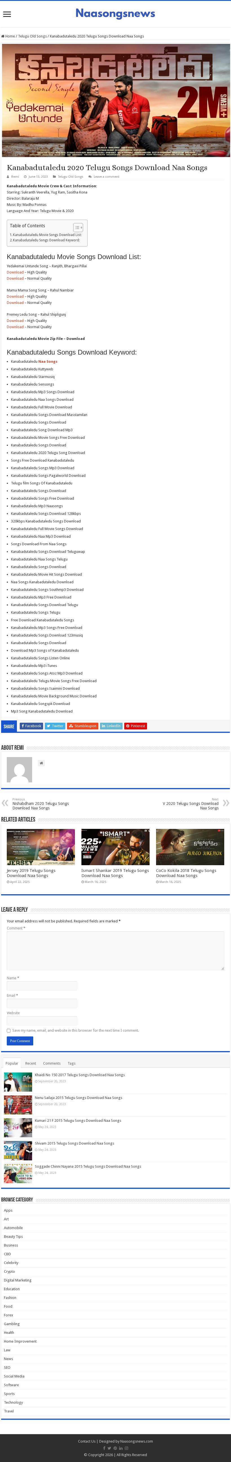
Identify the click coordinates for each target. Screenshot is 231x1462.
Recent (30, 1063)
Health (9, 1332)
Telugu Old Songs (32, 36)
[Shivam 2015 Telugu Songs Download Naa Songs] (18, 1150)
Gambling (12, 1324)
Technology (13, 1402)
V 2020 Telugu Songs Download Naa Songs (191, 804)
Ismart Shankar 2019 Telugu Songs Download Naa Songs (115, 873)
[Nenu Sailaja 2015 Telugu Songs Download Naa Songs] (18, 1104)
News (8, 1359)
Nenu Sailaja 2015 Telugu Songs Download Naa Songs (78, 1098)
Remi (15, 177)
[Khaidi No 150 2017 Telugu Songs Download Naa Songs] (18, 1082)
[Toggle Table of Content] (75, 227)
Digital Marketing (18, 1280)
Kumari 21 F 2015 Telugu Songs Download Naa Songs (78, 1120)
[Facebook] (104, 1448)
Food (8, 1306)
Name (13, 978)
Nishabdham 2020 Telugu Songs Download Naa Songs (40, 804)
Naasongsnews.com (136, 1441)
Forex (8, 1315)
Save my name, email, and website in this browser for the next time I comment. (75, 1030)
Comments (52, 1063)
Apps (8, 1210)
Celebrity (11, 1263)
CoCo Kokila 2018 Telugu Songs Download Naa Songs (186, 873)
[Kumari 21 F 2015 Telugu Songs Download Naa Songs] (18, 1127)
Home (10, 36)
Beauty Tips (13, 1236)
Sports (9, 1394)
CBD (7, 1254)
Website (13, 1013)
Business (11, 1245)
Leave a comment (106, 177)
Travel (9, 1411)
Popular (12, 1063)
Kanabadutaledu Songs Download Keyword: (46, 240)
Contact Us (86, 1441)
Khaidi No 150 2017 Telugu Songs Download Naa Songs (80, 1075)
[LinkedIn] (121, 1448)
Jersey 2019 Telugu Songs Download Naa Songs (31, 873)
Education (12, 1289)
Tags (71, 1063)
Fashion (10, 1298)
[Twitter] (109, 1448)
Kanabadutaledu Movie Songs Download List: (47, 235)
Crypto (9, 1271)
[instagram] (126, 1448)
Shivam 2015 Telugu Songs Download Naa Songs (74, 1143)
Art (6, 1219)
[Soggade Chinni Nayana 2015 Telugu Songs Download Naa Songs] (18, 1173)
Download (15, 272)
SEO (7, 1367)
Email (12, 995)
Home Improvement (20, 1341)
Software (11, 1385)
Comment (16, 928)
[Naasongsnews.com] (115, 13)
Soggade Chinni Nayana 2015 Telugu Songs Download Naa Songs (88, 1166)
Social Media (14, 1376)
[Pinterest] (115, 1448)
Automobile (13, 1228)
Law (7, 1350)
